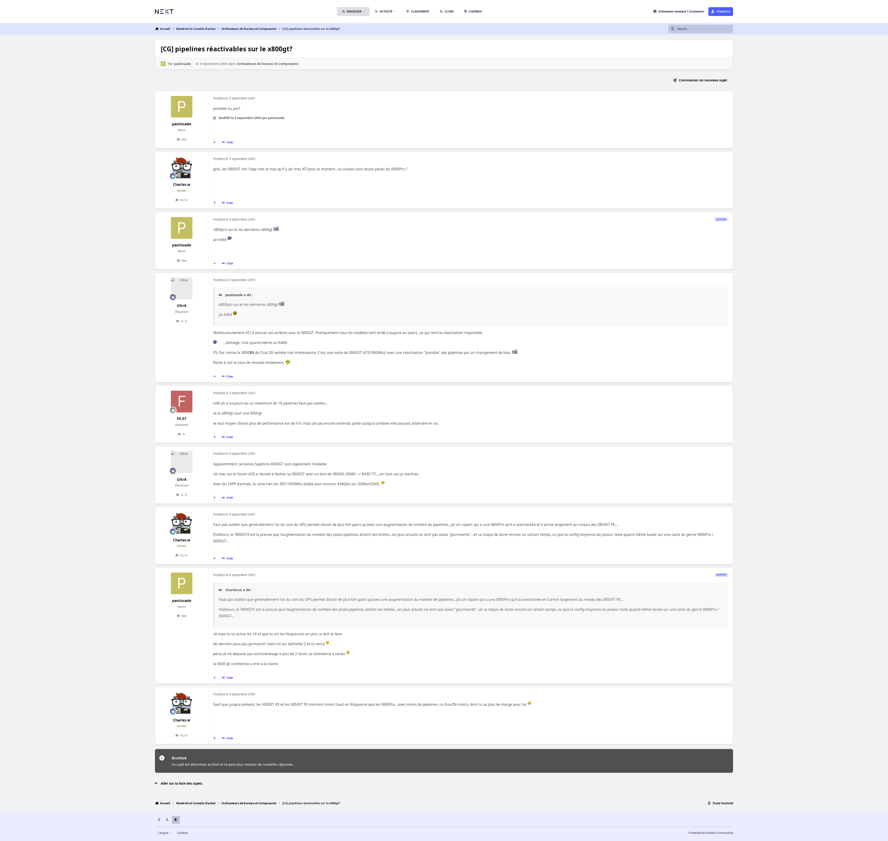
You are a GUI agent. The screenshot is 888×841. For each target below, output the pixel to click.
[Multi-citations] (214, 142)
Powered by (711, 833)
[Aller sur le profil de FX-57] (182, 401)
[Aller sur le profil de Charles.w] (182, 167)
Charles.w (181, 184)
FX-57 (181, 418)
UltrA (182, 305)
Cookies (182, 833)
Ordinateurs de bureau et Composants (267, 63)
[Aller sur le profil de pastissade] (163, 63)
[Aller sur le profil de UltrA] (182, 288)
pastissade (182, 63)
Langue (163, 833)
